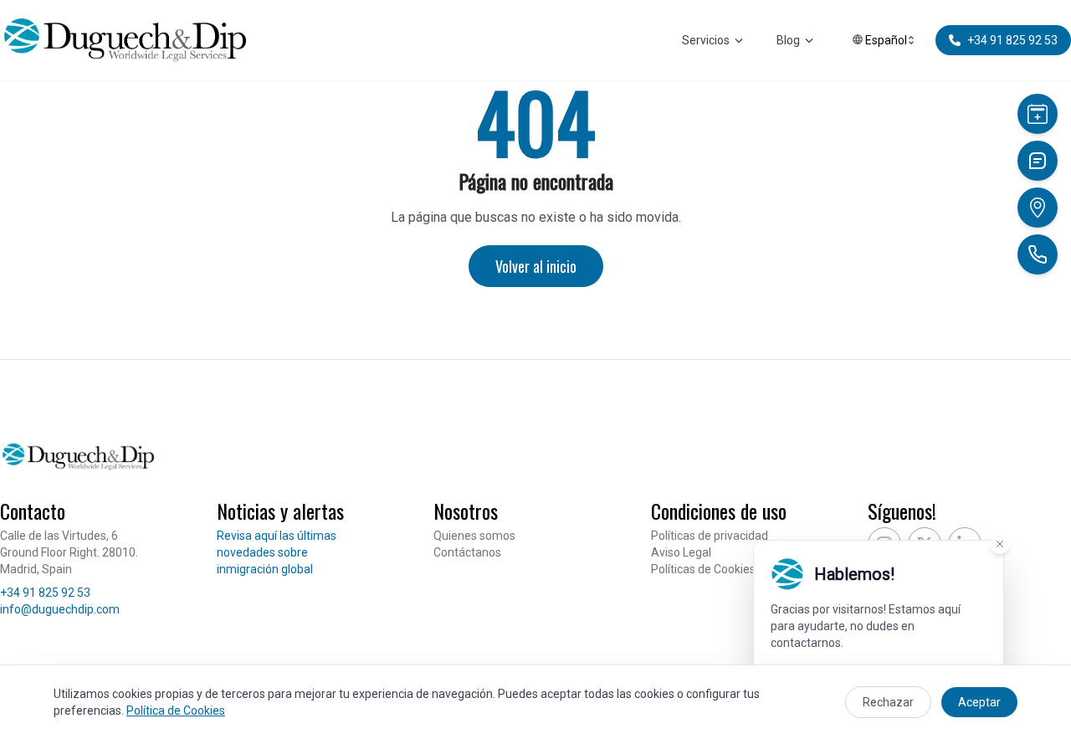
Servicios (706, 40)
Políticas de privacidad (709, 535)
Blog (788, 40)
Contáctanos (467, 552)
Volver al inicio (535, 266)
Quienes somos (474, 535)
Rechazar (888, 702)
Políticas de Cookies (703, 569)
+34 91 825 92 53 (45, 592)
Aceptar (979, 702)
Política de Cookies (175, 710)
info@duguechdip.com (60, 609)
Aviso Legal (681, 552)
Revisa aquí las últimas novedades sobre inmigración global (276, 552)
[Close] (1000, 544)
